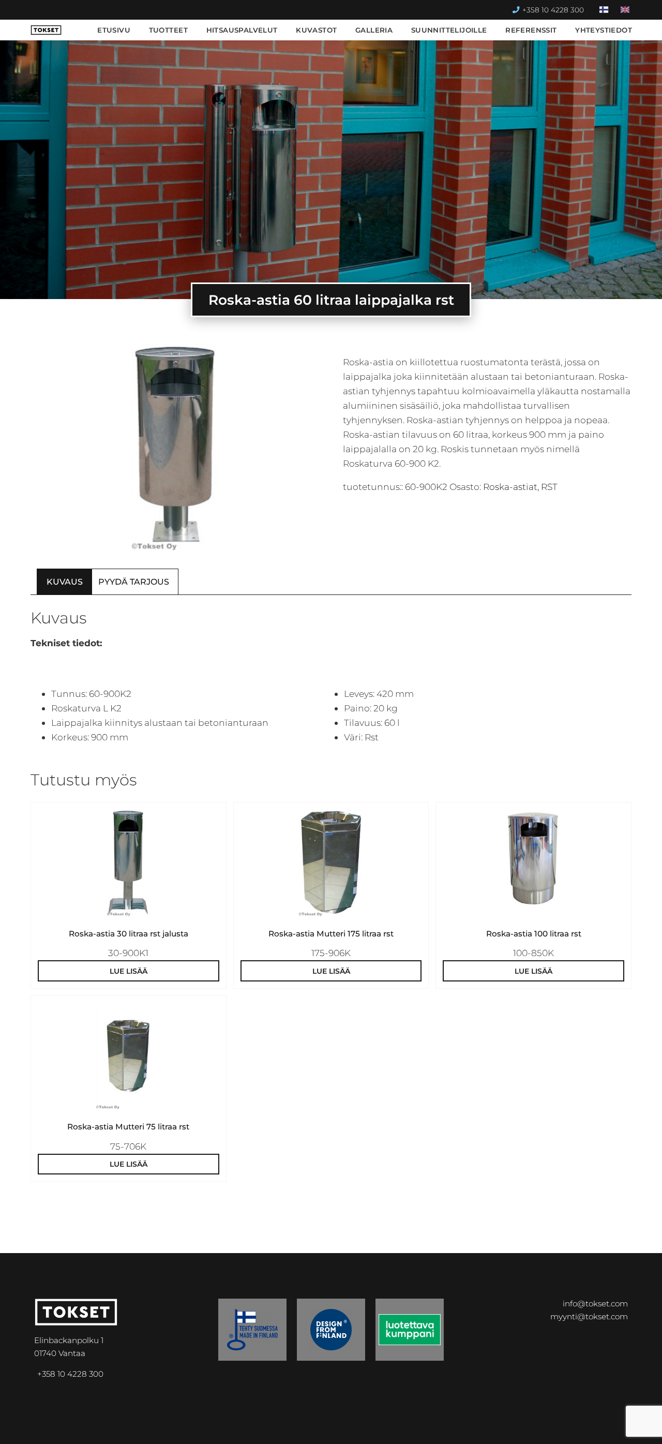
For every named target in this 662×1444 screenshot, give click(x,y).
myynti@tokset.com (589, 1316)
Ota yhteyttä (590, 1428)
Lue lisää (128, 971)
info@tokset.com (595, 1303)
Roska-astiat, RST (520, 486)
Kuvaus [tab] (65, 582)
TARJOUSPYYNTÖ (496, 1428)
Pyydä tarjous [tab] (133, 582)
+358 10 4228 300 (553, 10)
